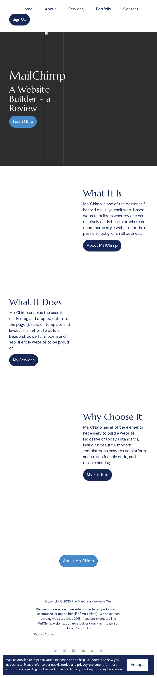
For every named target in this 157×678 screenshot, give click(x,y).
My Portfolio (97, 474)
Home (27, 9)
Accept (137, 664)
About (50, 9)
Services (76, 9)
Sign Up (19, 19)
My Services (24, 359)
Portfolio (103, 9)
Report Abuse (44, 634)
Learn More (23, 121)
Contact (130, 9)
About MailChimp (102, 245)
